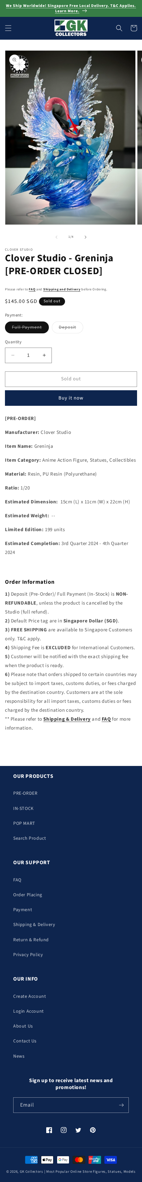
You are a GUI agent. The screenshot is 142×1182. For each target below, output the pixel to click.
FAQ (32, 289)
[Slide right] (85, 237)
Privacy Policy (28, 954)
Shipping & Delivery (34, 924)
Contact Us (25, 1041)
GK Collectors (31, 1171)
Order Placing (27, 895)
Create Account (29, 996)
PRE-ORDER (25, 793)
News (18, 1056)
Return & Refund (31, 940)
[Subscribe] (121, 1105)
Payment (22, 910)
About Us (23, 1026)
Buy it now (71, 398)
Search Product (29, 838)
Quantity (13, 342)
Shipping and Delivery (62, 289)
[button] (8, 28)
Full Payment (30, 328)
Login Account (28, 1011)
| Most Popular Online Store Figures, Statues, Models (90, 1171)
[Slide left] (56, 237)
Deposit (71, 328)
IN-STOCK (23, 808)
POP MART (24, 823)
